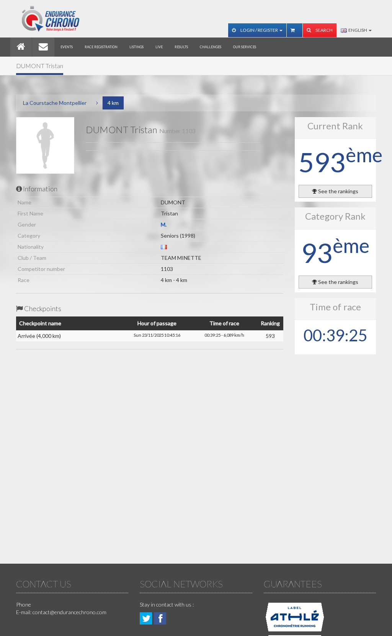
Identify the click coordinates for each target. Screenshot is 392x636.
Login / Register (259, 30)
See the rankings (337, 191)
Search (324, 30)
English (357, 30)
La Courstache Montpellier (55, 102)
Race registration (101, 47)
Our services (244, 47)
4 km (113, 102)
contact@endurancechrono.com (69, 612)
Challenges (210, 47)
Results (181, 47)
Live (159, 47)
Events (66, 47)
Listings (136, 47)
